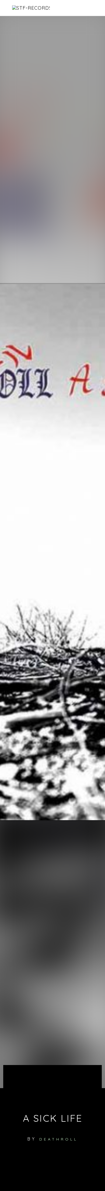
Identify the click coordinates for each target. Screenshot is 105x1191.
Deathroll (58, 1139)
